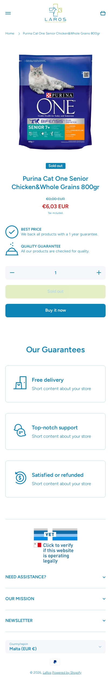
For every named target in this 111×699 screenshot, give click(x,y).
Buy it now (55, 310)
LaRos (47, 672)
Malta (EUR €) (23, 648)
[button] (103, 13)
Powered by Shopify (66, 672)
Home (9, 33)
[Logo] (55, 13)
